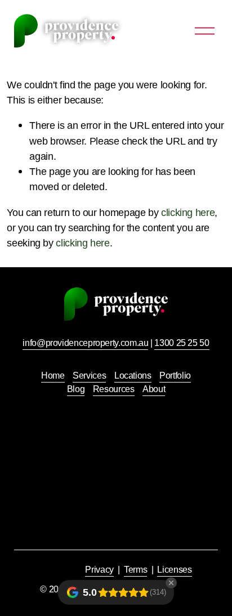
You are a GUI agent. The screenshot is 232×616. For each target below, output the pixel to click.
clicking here (188, 212)
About (153, 389)
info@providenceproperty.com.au (85, 343)
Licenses (174, 569)
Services (89, 375)
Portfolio (175, 375)
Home (53, 375)
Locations (132, 375)
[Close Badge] (171, 582)
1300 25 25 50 (181, 343)
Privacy (99, 569)
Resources (114, 389)
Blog (76, 389)
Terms (135, 569)
